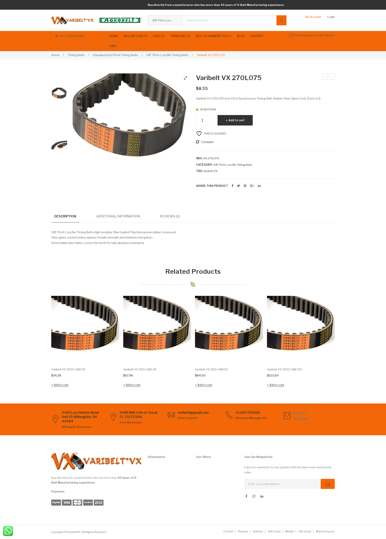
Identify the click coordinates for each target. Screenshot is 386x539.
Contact (228, 531)
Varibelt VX (210, 171)
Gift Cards (274, 531)
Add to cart (236, 120)
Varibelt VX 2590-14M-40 (68, 369)
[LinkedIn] (259, 186)
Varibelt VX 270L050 (325, 77)
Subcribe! (328, 484)
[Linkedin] (261, 496)
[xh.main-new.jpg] (59, 95)
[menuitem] (113, 36)
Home (55, 55)
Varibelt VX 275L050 (332, 77)
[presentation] (43, 342)
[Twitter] (238, 186)
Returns (243, 531)
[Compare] (110, 316)
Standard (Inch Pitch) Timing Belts (115, 55)
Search (281, 20)
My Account (313, 17)
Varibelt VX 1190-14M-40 (139, 369)
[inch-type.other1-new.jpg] (59, 145)
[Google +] (252, 186)
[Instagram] (253, 496)
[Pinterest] (245, 186)
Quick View (110, 355)
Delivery (258, 531)
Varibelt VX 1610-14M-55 (211, 369)
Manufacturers (325, 531)
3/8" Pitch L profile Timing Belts (167, 55)
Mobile (289, 531)
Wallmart (300, 419)
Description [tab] (65, 216)
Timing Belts (76, 55)
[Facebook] (232, 186)
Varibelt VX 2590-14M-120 (284, 369)
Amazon (299, 413)
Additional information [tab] (118, 216)
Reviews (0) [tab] (170, 216)
